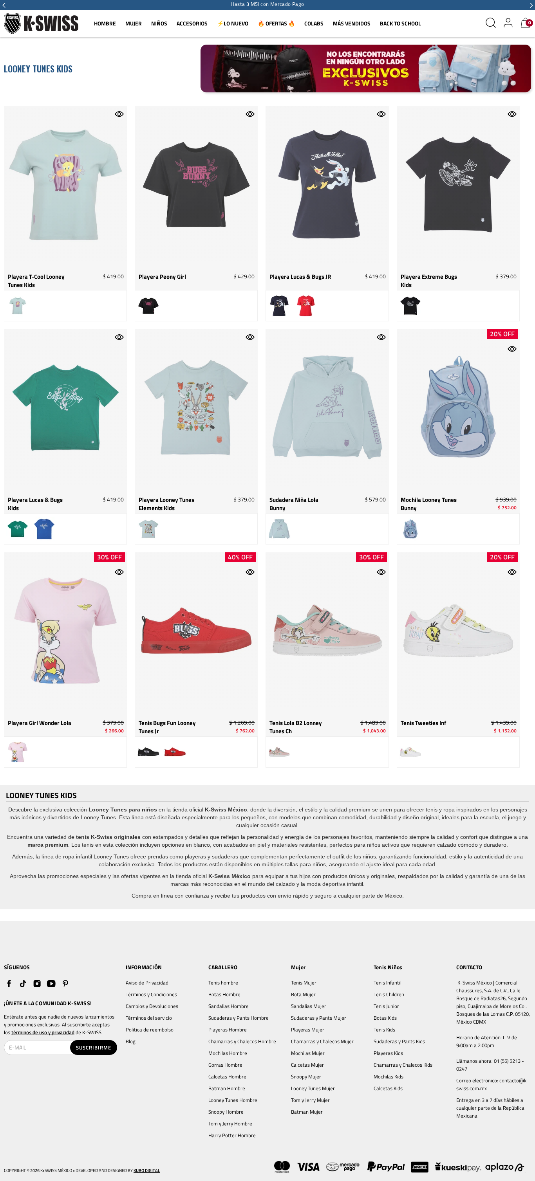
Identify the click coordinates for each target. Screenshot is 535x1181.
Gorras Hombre (225, 1065)
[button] (4, 5)
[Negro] (148, 751)
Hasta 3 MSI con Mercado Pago (267, 4)
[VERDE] (17, 529)
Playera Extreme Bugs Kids (429, 280)
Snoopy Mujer (306, 1076)
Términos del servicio (149, 1018)
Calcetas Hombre (227, 1076)
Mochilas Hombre (227, 1053)
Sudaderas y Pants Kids (399, 1041)
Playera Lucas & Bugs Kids (35, 504)
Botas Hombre (224, 994)
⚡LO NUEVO (232, 23)
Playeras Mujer (307, 1029)
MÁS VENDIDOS (352, 23)
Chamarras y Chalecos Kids (403, 1065)
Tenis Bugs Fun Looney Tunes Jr (167, 727)
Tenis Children (389, 994)
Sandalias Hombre (229, 1006)
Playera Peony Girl (162, 276)
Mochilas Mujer (308, 1053)
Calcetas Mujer (307, 1065)
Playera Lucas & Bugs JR (300, 276)
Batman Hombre (226, 1088)
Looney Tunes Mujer (313, 1088)
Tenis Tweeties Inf (423, 723)
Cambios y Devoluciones (152, 1006)
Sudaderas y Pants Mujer (318, 1018)
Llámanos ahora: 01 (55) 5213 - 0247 (490, 1065)
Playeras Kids (388, 1053)
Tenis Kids (384, 1029)
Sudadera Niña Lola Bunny (293, 504)
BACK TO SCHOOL (400, 23)
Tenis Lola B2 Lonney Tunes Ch (295, 727)
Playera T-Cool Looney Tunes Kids (36, 280)
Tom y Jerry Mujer (310, 1100)
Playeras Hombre (227, 1029)
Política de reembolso (150, 1029)
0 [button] (529, 22)
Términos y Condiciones (151, 994)
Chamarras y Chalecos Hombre (242, 1041)
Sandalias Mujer (308, 1006)
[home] (41, 23)
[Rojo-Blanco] (175, 751)
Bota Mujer (303, 994)
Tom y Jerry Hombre (230, 1123)
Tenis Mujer (303, 982)
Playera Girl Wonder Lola (39, 723)
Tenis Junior (386, 1006)
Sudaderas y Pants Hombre (238, 1018)
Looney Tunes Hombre (232, 1100)
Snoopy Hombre (226, 1112)
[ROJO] (306, 305)
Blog (131, 1041)
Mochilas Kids (388, 1076)
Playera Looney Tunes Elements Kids (166, 504)
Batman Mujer (307, 1112)
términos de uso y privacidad (42, 1032)
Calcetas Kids (388, 1088)
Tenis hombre (223, 982)
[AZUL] (279, 305)
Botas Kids (385, 1018)
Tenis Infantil (387, 982)
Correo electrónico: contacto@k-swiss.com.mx (492, 1084)
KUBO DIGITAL (147, 1170)
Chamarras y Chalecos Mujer (322, 1041)
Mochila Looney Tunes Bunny (429, 504)
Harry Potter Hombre (232, 1135)
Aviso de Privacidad (147, 982)
